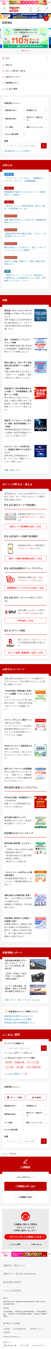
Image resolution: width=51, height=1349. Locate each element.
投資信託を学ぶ (11, 110)
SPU (18, 1067)
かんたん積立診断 (11, 134)
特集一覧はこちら (12, 470)
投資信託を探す (11, 119)
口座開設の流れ (25, 1197)
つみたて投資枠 (32, 1067)
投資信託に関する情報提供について (19, 1023)
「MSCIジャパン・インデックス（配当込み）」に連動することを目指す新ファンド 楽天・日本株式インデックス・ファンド (25, 277)
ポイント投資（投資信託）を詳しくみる (25, 653)
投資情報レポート (12, 83)
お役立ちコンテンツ (13, 77)
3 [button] (25, 50)
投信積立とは (32, 110)
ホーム (4, 1154)
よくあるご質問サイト (14, 1074)
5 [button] (28, 50)
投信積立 (18, 1062)
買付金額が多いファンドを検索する (17, 151)
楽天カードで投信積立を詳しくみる (25, 526)
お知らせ (8, 65)
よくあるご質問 (11, 89)
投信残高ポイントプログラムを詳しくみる (25, 588)
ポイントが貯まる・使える (15, 71)
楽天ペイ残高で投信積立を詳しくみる (25, 558)
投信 (7, 1062)
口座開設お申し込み (25, 1186)
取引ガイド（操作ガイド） (35, 118)
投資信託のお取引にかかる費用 (18, 1019)
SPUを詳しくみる (25, 621)
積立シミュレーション (35, 127)
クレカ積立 (9, 127)
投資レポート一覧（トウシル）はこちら (22, 1000)
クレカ (7, 1067)
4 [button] (27, 50)
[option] (25, 38)
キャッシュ (31, 1062)
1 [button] (22, 50)
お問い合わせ (36, 1244)
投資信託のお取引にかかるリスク (18, 1016)
